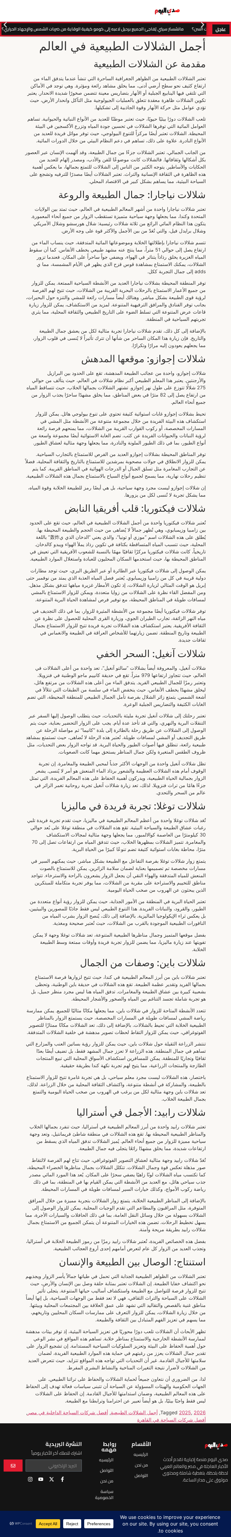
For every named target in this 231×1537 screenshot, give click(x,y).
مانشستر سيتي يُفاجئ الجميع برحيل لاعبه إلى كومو (145, 29)
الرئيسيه (141, 1454)
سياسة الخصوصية (104, 1494)
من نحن (141, 1465)
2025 (185, 1412)
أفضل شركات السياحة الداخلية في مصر (67, 1412)
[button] (5, 24)
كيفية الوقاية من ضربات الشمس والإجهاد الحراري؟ (54, 29)
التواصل (141, 1475)
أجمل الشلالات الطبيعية (134, 1412)
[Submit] (13, 1466)
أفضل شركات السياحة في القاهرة (171, 1420)
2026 (200, 1412)
